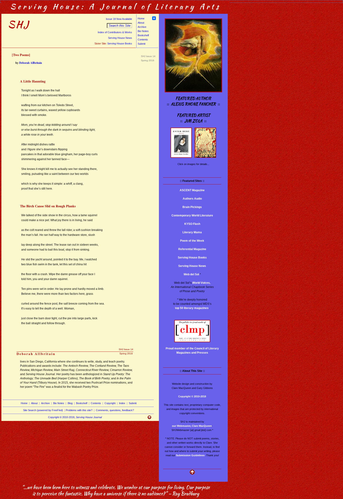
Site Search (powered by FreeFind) (43, 410)
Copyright (110, 403)
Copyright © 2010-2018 (192, 396)
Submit (141, 43)
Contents (143, 39)
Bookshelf (143, 35)
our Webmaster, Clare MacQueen (192, 425)
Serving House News (120, 37)
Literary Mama (192, 232)
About (141, 22)
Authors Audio (192, 198)
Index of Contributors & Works (115, 32)
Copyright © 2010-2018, (75, 417)
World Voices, (201, 282)
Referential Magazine (192, 249)
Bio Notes (143, 31)
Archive (142, 26)
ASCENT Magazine (192, 190)
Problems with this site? (79, 410)
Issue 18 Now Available (119, 19)
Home (141, 18)
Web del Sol (191, 274)
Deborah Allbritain (30, 63)
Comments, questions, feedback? (115, 410)
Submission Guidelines (190, 455)
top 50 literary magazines (192, 308)
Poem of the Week (192, 240)
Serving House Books (119, 43)
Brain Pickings (192, 207)
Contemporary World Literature (192, 215)
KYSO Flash (192, 224)
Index (122, 403)
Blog (70, 403)
